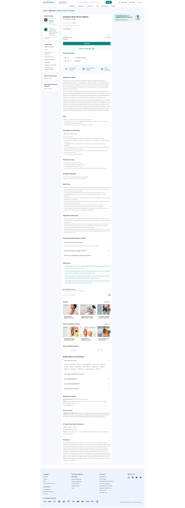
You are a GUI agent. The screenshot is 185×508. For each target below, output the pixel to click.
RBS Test (98, 369)
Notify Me (87, 43)
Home (45, 10)
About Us (45, 476)
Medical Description (49, 47)
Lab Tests (89, 6)
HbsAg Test (78, 366)
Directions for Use (49, 56)
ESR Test (103, 364)
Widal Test (73, 369)
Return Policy (103, 490)
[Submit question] (109, 295)
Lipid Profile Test (86, 366)
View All (106, 302)
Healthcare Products (48, 491)
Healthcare (80, 6)
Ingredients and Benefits (50, 65)
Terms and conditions (105, 483)
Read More (74, 22)
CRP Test (102, 366)
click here (65, 460)
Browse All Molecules (76, 481)
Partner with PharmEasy (49, 483)
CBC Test (66, 364)
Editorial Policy (103, 476)
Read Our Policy (48, 78)
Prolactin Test (96, 364)
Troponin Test (95, 366)
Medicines (52, 10)
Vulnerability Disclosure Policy (107, 481)
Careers (45, 479)
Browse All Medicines (76, 479)
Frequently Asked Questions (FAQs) (49, 68)
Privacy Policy (103, 479)
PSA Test (72, 366)
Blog (44, 481)
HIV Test (66, 366)
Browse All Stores (75, 486)
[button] (93, 2)
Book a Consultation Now (122, 19)
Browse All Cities (75, 483)
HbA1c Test (67, 369)
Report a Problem (48, 88)
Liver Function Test (89, 369)
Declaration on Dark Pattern (106, 485)
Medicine (72, 6)
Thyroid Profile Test (86, 364)
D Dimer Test (81, 369)
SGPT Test (72, 364)
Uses (46, 49)
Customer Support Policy (105, 488)
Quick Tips (47, 62)
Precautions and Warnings (48, 53)
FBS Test (79, 364)
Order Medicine (47, 489)
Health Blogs (104, 6)
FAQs (72, 488)
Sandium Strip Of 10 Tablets (66, 10)
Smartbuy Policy (103, 492)
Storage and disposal (50, 59)
